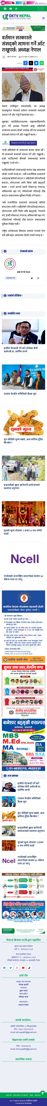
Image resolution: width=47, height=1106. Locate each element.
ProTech (28, 1103)
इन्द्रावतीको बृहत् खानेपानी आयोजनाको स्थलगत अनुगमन (22, 486)
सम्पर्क (31, 1095)
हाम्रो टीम (8, 1095)
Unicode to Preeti (20, 1095)
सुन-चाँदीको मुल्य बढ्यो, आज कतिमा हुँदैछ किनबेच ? (23, 441)
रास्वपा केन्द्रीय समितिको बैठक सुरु (20, 394)
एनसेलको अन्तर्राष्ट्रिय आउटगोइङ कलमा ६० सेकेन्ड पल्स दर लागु (23, 578)
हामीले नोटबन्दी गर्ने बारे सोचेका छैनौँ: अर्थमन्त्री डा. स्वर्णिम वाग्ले (21, 350)
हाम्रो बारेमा (38, 1095)
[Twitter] (32, 278)
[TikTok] (16, 8)
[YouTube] (10, 8)
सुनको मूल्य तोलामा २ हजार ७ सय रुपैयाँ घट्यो (23, 532)
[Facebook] (5, 8)
